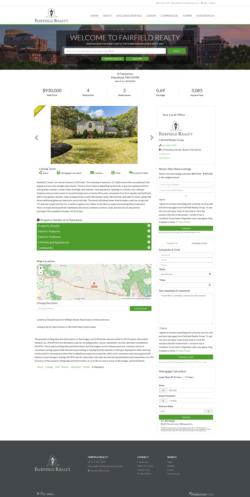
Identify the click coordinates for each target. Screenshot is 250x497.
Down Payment (167, 395)
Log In (205, 3)
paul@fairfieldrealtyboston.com (186, 3)
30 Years (177, 377)
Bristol (64, 367)
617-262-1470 (164, 3)
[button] (177, 51)
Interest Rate (166, 406)
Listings (49, 367)
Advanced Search (112, 59)
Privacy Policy (183, 221)
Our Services (143, 469)
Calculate (186, 417)
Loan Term (164, 377)
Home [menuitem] (95, 15)
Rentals (171, 465)
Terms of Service (199, 362)
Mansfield (76, 367)
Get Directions (140, 308)
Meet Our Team (145, 465)
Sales (169, 462)
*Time (162, 280)
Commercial (173, 473)
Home (40, 367)
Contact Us (164, 153)
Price (161, 385)
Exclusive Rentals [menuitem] (129, 15)
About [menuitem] (107, 15)
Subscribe (186, 228)
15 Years (189, 377)
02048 (86, 367)
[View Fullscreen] (40, 279)
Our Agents (164, 157)
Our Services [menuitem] (205, 15)
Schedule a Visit (199, 243)
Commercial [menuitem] (169, 15)
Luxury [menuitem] (151, 15)
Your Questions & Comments (174, 290)
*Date (162, 269)
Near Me (136, 59)
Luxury (170, 469)
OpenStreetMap (135, 298)
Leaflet (123, 298)
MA (57, 367)
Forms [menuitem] (187, 15)
